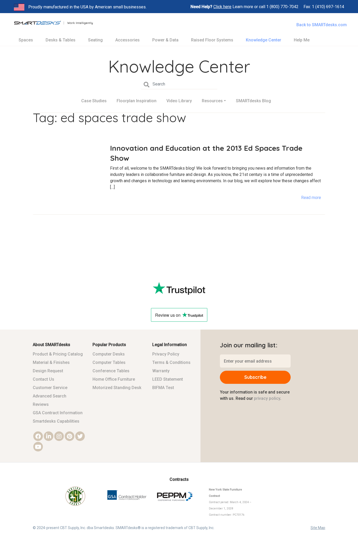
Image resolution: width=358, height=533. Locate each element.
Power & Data (165, 39)
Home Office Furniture (114, 379)
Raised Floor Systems (212, 39)
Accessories (127, 39)
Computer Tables (109, 362)
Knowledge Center (263, 39)
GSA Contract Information (58, 412)
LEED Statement (167, 379)
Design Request (48, 370)
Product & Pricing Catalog (58, 354)
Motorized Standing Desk (117, 387)
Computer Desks (109, 354)
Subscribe (255, 377)
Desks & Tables (60, 39)
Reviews (41, 404)
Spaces (26, 39)
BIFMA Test (163, 387)
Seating (95, 39)
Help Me (302, 39)
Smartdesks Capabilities (56, 421)
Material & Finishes (51, 362)
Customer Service (50, 387)
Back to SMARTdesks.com (321, 24)
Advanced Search (49, 396)
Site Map (318, 528)
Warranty (161, 370)
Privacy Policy (165, 354)
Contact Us (43, 379)
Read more (311, 197)
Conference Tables (111, 370)
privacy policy (267, 398)
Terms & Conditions (171, 362)
